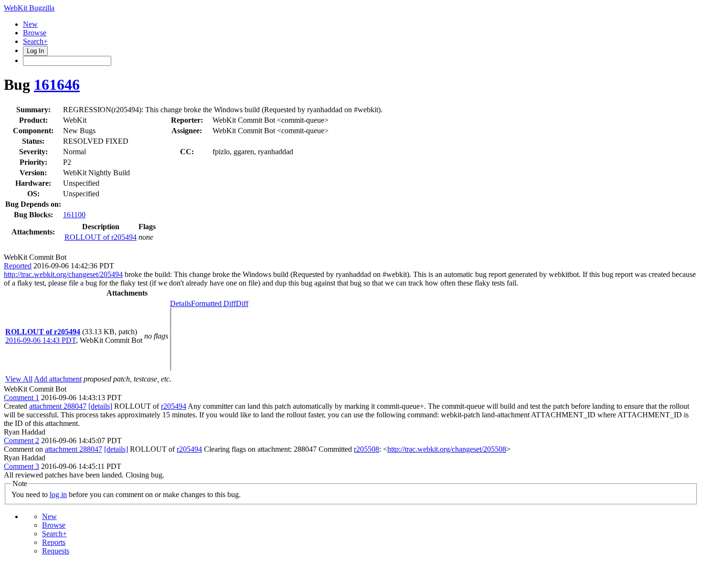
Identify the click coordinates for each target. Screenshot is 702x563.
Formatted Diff (213, 303)
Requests (55, 551)
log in (58, 494)
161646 (57, 84)
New (30, 24)
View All (18, 379)
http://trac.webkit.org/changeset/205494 (63, 274)
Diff (242, 303)
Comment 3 (21, 466)
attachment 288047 (57, 406)
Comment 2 (21, 440)
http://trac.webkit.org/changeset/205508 (446, 449)
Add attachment (58, 379)
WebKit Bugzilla (29, 8)
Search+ (35, 41)
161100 (74, 215)
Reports (53, 542)
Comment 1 (21, 397)
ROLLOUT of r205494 (100, 237)
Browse (34, 33)
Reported (18, 266)
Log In (35, 50)
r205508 (366, 449)
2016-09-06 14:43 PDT (40, 340)
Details (180, 303)
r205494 (173, 406)
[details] (100, 406)
